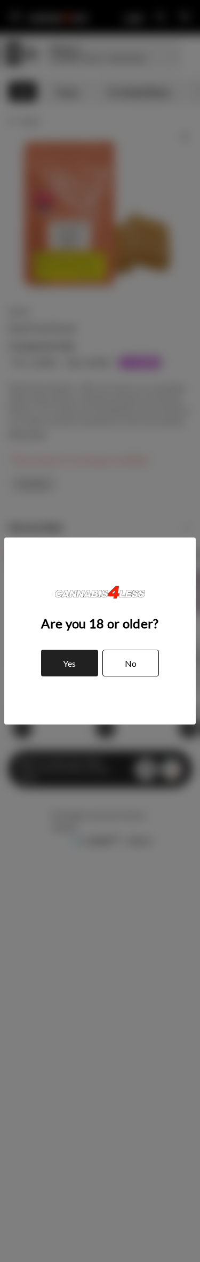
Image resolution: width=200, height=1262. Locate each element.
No (131, 663)
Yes (69, 663)
